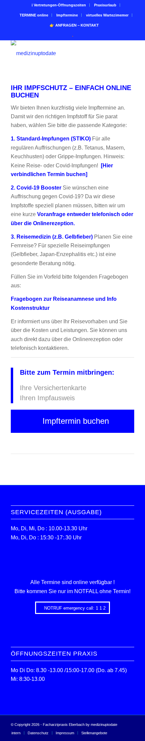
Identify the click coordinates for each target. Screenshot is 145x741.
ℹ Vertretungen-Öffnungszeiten (59, 5)
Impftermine (67, 15)
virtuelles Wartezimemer (107, 15)
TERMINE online (34, 15)
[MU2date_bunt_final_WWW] (60, 53)
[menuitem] (59, 5)
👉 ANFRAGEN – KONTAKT (74, 25)
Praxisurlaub (105, 5)
